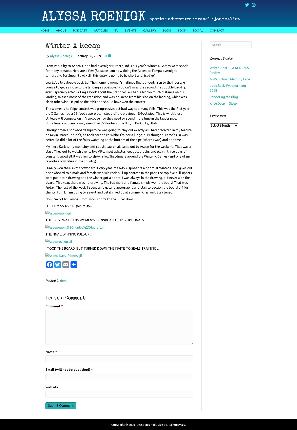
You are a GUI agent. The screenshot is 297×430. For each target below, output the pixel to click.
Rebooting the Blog (224, 97)
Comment (54, 306)
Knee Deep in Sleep (223, 103)
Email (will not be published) (69, 369)
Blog (63, 280)
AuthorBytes (176, 424)
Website (51, 387)
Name (51, 352)
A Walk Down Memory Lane (230, 79)
